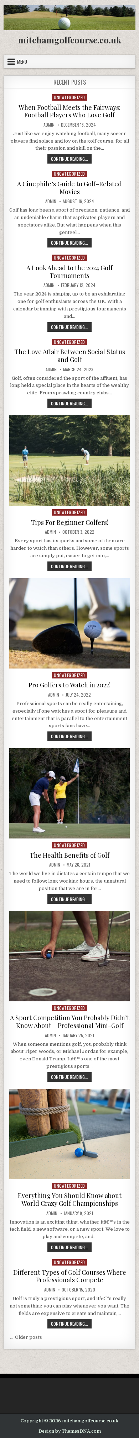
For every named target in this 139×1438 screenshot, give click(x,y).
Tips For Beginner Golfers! (69, 522)
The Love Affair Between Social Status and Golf (69, 355)
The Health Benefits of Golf (69, 855)
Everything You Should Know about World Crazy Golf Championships (70, 1199)
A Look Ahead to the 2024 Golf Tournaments (69, 271)
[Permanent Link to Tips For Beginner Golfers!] (69, 460)
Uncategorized (69, 97)
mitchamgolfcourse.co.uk (69, 40)
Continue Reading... (71, 159)
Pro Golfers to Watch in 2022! (69, 685)
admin (49, 125)
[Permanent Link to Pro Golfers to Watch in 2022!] (69, 623)
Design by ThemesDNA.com (69, 1431)
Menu (22, 61)
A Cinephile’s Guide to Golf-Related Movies (69, 188)
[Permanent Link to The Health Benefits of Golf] (69, 793)
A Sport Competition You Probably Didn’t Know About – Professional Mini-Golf (69, 1021)
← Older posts (25, 1337)
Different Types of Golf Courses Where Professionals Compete (69, 1276)
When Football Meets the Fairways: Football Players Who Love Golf (69, 111)
